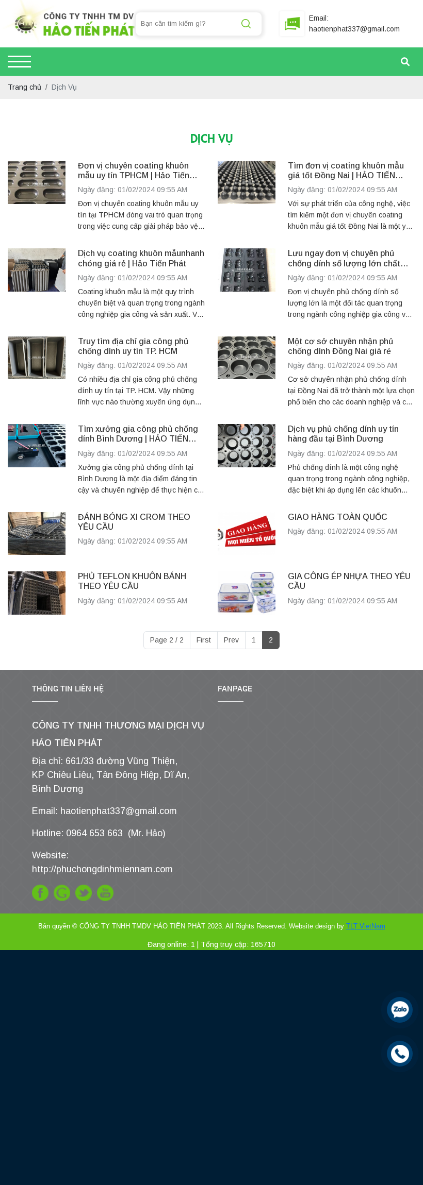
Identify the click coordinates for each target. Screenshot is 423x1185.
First (204, 640)
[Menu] (19, 61)
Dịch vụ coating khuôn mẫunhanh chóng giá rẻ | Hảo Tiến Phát (141, 258)
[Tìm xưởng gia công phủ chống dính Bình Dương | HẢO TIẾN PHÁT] (37, 459)
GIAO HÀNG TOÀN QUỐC (337, 517)
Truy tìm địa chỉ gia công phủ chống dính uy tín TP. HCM (133, 346)
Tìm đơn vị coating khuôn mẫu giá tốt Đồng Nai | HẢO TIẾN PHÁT (346, 170)
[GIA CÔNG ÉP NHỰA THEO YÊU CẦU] (247, 593)
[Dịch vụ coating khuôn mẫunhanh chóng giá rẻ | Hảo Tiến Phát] (37, 283)
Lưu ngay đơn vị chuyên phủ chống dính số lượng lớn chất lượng (344, 258)
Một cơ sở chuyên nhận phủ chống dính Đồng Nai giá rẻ (340, 346)
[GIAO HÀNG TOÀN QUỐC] (247, 533)
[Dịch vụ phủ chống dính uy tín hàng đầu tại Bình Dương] (247, 459)
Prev (231, 640)
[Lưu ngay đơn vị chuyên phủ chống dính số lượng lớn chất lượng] (247, 283)
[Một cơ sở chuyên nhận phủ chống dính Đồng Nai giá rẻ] (247, 372)
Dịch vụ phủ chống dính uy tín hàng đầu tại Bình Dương (343, 434)
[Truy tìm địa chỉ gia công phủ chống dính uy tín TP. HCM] (37, 372)
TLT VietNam (365, 926)
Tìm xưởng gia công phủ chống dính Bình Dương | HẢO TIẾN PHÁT (138, 434)
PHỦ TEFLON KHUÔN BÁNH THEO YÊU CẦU (132, 581)
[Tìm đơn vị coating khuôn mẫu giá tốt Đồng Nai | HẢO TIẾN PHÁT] (247, 196)
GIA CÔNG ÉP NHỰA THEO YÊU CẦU (349, 581)
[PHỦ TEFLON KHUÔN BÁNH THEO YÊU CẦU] (37, 593)
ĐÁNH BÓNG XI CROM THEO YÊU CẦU (134, 522)
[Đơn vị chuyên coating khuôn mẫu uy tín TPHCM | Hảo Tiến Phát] (37, 196)
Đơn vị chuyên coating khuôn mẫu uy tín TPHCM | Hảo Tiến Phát (133, 170)
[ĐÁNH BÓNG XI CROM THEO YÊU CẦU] (37, 533)
